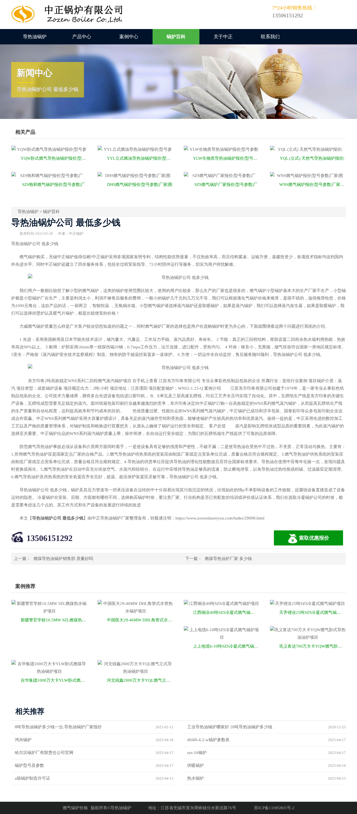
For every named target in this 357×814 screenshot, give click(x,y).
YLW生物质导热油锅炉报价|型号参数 (226, 158)
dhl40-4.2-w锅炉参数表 (208, 740)
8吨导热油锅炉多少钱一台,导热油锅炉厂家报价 (58, 727)
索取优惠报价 (314, 538)
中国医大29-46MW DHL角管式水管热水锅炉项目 (140, 620)
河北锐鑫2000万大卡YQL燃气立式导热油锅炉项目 (140, 680)
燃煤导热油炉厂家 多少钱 (228, 558)
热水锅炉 (195, 778)
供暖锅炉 (195, 765)
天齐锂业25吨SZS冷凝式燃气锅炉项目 (312, 612)
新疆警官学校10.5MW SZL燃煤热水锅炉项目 (54, 620)
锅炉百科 (176, 36)
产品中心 (81, 36)
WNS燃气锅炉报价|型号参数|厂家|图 (312, 184)
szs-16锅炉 (197, 752)
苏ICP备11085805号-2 (274, 808)
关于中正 (223, 36)
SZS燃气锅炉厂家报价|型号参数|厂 (225, 184)
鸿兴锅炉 (23, 740)
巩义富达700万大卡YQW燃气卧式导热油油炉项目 (312, 646)
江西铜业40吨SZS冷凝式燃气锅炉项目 (226, 612)
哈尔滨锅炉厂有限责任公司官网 (44, 752)
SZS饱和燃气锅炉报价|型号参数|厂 (53, 184)
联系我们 (270, 36)
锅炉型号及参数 (29, 765)
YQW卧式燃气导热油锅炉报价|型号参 (54, 158)
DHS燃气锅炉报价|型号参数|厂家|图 (139, 184)
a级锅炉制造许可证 (32, 778)
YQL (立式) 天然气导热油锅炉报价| (312, 158)
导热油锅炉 (35, 36)
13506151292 (49, 538)
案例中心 (128, 36)
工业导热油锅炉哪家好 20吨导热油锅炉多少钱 (229, 727)
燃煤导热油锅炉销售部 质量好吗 (63, 558)
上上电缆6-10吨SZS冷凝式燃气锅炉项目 (226, 646)
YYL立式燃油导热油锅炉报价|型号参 (140, 158)
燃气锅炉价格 (75, 808)
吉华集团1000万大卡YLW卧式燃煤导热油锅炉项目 (54, 680)
